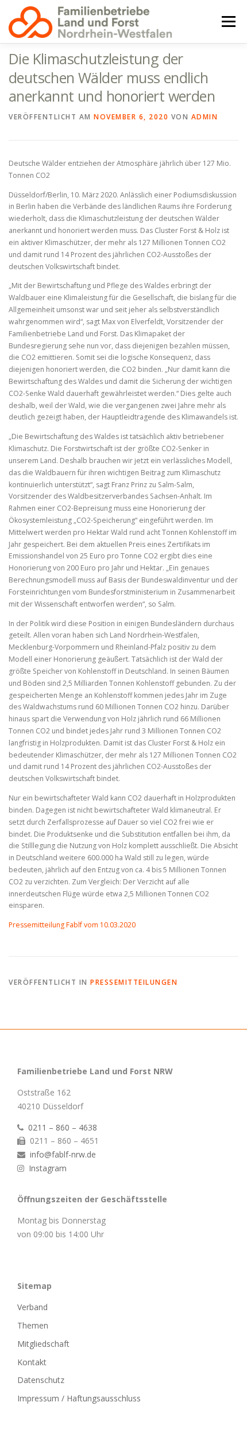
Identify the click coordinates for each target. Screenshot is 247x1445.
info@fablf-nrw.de (63, 1154)
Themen (32, 1325)
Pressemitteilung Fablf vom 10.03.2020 (72, 925)
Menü (227, 21)
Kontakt (32, 1362)
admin (204, 117)
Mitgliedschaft (43, 1343)
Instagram (48, 1168)
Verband (32, 1307)
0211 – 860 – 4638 (62, 1127)
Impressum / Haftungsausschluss (79, 1398)
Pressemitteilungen (133, 982)
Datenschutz (40, 1379)
